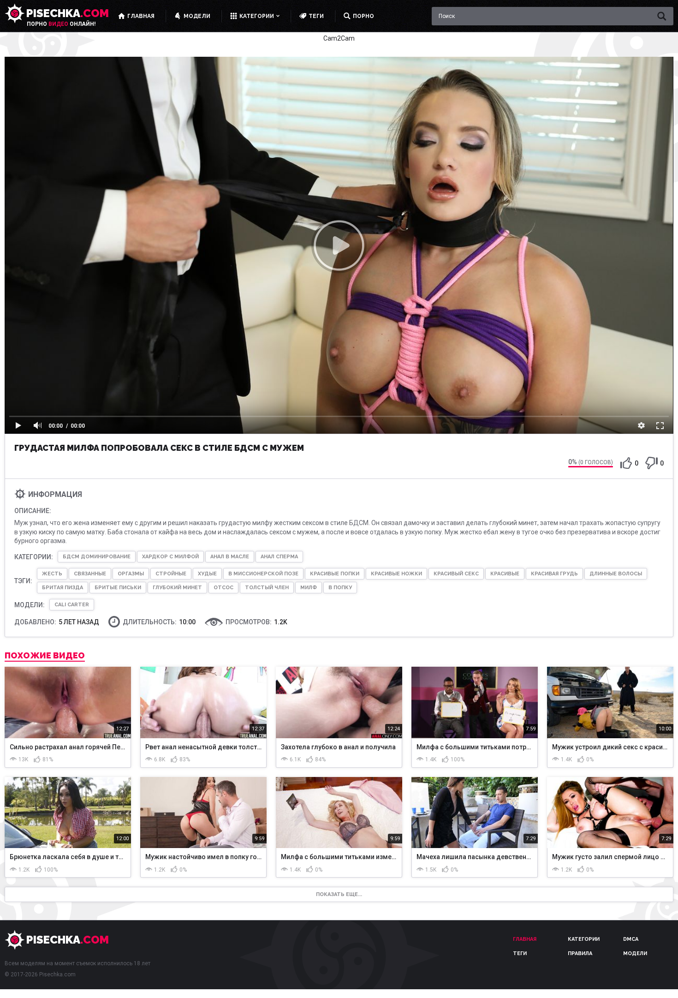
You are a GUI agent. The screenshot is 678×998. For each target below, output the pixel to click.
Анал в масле (229, 557)
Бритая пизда (62, 588)
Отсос (223, 588)
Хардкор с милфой (170, 557)
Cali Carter (71, 605)
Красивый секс (456, 574)
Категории (584, 939)
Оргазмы (131, 574)
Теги (520, 953)
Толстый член (267, 588)
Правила (580, 953)
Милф (308, 588)
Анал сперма (279, 557)
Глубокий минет (177, 588)
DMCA (630, 939)
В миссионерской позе (263, 574)
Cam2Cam (339, 38)
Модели (635, 953)
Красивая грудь (554, 574)
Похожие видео (45, 655)
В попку (340, 588)
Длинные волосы (615, 574)
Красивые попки (334, 574)
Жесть (52, 574)
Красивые (504, 574)
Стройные (170, 574)
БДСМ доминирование (97, 557)
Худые (207, 574)
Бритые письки (118, 588)
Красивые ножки (396, 574)
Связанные (90, 574)
